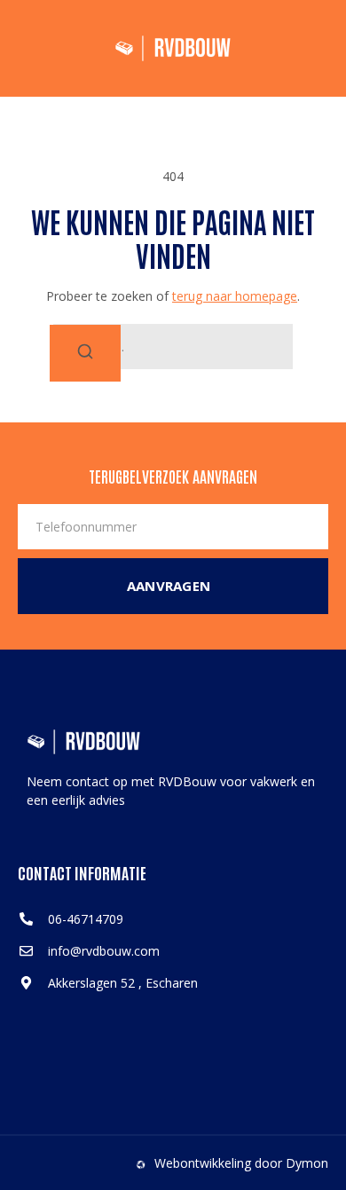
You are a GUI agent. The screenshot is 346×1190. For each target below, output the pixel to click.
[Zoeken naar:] (173, 346)
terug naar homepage (234, 296)
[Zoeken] (85, 353)
